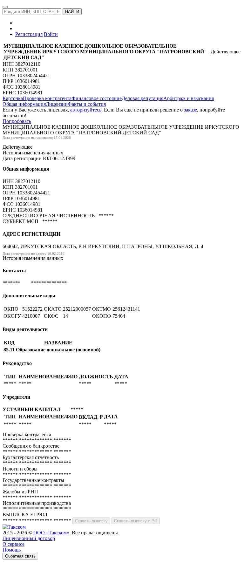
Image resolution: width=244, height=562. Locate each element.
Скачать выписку (91, 520)
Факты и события (87, 104)
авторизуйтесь (85, 109)
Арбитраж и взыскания (188, 98)
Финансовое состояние (96, 98)
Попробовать (17, 121)
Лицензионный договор (29, 538)
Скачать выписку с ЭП (135, 520)
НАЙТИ (72, 11)
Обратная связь (20, 556)
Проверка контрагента (47, 98)
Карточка (13, 98)
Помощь (12, 549)
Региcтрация (29, 34)
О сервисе (13, 544)
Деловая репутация (142, 98)
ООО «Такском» (51, 532)
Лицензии (57, 104)
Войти (51, 34)
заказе (190, 109)
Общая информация (24, 104)
